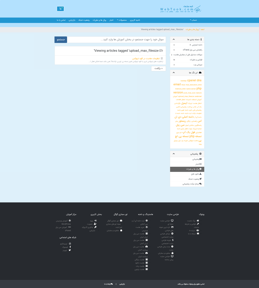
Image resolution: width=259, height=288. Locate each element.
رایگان (189, 121)
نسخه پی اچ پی (188, 138)
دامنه (182, 113)
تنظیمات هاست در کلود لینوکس (125, 60)
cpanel (191, 80)
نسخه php (195, 136)
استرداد (188, 99)
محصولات (122, 20)
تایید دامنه (188, 110)
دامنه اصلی (188, 117)
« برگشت (159, 68)
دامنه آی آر (198, 117)
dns (199, 80)
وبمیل (176, 140)
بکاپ (194, 107)
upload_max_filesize (186, 96)
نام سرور (179, 132)
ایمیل (184, 103)
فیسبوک (65, 247)
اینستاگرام (64, 243)
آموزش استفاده (197, 99)
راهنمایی (194, 121)
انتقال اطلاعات (180, 99)
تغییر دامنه (180, 110)
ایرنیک (190, 103)
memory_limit (180, 88)
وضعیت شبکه (84, 20)
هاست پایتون (139, 269)
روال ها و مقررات (99, 20)
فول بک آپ (188, 132)
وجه (200, 144)
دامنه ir (177, 113)
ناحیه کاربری (135, 20)
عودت (190, 128)
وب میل (180, 140)
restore (199, 93)
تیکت (194, 113)
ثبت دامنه (188, 113)
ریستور (182, 121)
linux (183, 84)
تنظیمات (199, 113)
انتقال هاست (197, 103)
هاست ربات (140, 266)
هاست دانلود (139, 263)
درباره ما (192, 230)
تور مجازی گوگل (113, 220)
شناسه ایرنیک (197, 128)
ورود (91, 220)
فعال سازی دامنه (182, 128)
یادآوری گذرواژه (87, 227)
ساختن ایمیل (189, 125)
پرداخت (189, 107)
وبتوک (191, 284)
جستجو (61, 39)
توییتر (65, 250)
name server (191, 88)
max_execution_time (194, 84)
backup (184, 80)
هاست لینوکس (193, 140)
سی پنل (180, 125)
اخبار (111, 20)
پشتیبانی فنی (197, 110)
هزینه (186, 140)
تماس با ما (61, 20)
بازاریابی (72, 20)
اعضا (202, 29)
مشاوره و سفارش (164, 253)
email (177, 84)
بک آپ (199, 107)
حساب (194, 20)
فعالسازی (199, 132)
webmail (198, 96)
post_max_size (189, 93)
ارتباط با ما (192, 233)
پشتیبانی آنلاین (181, 107)
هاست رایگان (139, 259)
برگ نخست (191, 220)
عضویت (90, 224)
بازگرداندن (177, 103)
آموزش (175, 96)
